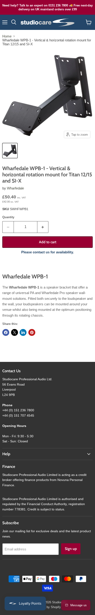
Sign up (71, 548)
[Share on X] (14, 332)
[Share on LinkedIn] (23, 332)
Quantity (8, 217)
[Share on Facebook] (5, 332)
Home (7, 36)
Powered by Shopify (47, 607)
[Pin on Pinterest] (31, 332)
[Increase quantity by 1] (43, 227)
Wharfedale (15, 188)
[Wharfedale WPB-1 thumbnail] (10, 150)
